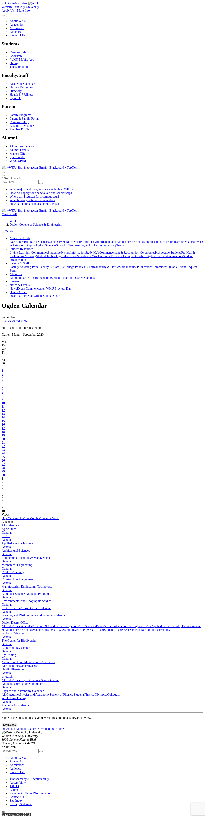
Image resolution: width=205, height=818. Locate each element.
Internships (139, 256)
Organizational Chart (47, 295)
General (7, 532)
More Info (23, 10)
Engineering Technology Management (26, 557)
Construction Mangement (18, 579)
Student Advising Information (66, 252)
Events (21, 288)
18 (3, 431)
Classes (34, 665)
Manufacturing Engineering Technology (27, 586)
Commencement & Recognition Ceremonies (127, 252)
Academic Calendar (22, 83)
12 (3, 410)
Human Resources (21, 87)
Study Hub (92, 252)
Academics (17, 24)
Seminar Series (39, 680)
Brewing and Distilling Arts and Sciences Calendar (34, 615)
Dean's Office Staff (22, 295)
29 (3, 471)
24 (3, 453)
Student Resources (22, 249)
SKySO (25, 680)
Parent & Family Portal (24, 118)
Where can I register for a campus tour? (34, 196)
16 (3, 424)
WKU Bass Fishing (14, 698)
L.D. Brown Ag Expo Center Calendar (26, 608)
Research (15, 281)
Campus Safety (19, 52)
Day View (8, 518)
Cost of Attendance (22, 125)
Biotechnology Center (15, 647)
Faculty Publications (139, 267)
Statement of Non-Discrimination (30, 793)
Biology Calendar (13, 633)
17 (3, 428)
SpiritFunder (17, 157)
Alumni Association (22, 146)
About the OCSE (20, 277)
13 (3, 413)
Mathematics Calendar (16, 705)
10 (3, 403)
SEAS (6, 536)
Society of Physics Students (67, 694)
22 (3, 446)
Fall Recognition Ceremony (152, 629)
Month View (37, 518)
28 (3, 467)
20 (3, 439)
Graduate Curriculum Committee (22, 683)
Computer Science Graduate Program (25, 593)
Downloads (9, 724)
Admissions (17, 28)
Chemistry (112, 626)
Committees (159, 267)
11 (3, 406)
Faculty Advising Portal (24, 267)
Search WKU (11, 178)
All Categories (11, 626)
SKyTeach (117, 245)
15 (3, 421)
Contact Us (17, 797)
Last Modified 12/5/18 (16, 814)
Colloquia (113, 694)
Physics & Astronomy (62, 629)
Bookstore (16, 56)
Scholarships (125, 256)
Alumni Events (19, 150)
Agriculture (17, 241)
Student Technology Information (56, 256)
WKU (13, 221)
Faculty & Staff (19, 263)
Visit (13, 10)
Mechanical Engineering (17, 565)
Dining (14, 63)
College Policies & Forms (80, 267)
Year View (52, 518)
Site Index (16, 800)
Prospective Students (168, 252)
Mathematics (186, 241)
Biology (101, 626)
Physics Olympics (95, 694)
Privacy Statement (21, 804)
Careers (14, 789)
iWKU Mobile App (22, 59)
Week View (22, 518)
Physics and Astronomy (35, 694)
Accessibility (18, 782)
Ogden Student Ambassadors (164, 256)
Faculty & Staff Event (90, 629)
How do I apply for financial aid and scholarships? (41, 193)
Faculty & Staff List (51, 267)
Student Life (17, 35)
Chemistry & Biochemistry (66, 241)
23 (3, 449)
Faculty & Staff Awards (112, 267)
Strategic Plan (59, 277)
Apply (6, 10)
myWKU (15, 98)
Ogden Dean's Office (15, 622)
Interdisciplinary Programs (161, 241)
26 (3, 460)
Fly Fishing (9, 655)
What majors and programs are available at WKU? (41, 189)
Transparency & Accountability (29, 779)
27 (3, 464)
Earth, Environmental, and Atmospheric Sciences (114, 241)
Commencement (36, 288)
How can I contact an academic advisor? (35, 203)
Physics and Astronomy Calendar (23, 691)
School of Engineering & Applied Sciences (83, 245)
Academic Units (20, 238)
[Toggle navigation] (3, 232)
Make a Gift (17, 153)
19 (3, 435)
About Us (16, 274)
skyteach (7, 676)
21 (3, 442)
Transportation (19, 66)
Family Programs (20, 115)
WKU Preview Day (58, 288)
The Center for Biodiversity (19, 640)
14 (3, 417)
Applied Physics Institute (17, 543)
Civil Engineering (13, 572)
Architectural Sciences (16, 550)
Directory (16, 91)
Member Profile (19, 129)
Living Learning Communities (29, 252)
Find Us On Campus (81, 277)
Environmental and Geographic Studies (26, 601)
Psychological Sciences (41, 245)
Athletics (15, 31)
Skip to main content (15, 3)
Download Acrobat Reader (19, 728)
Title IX (14, 786)
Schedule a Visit (87, 256)
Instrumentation (41, 277)
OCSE (9, 231)
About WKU (18, 21)
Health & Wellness (21, 94)
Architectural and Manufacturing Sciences (28, 662)
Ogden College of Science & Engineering (36, 224)
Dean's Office (18, 292)
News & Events (20, 285)
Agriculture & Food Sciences (48, 626)
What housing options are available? (32, 200)
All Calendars (10, 525)
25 (3, 457)
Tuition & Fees (107, 256)
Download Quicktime (50, 728)
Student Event (113, 629)
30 (3, 475)
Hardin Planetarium (14, 669)
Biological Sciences (36, 241)
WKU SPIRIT (19, 160)
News (13, 288)
